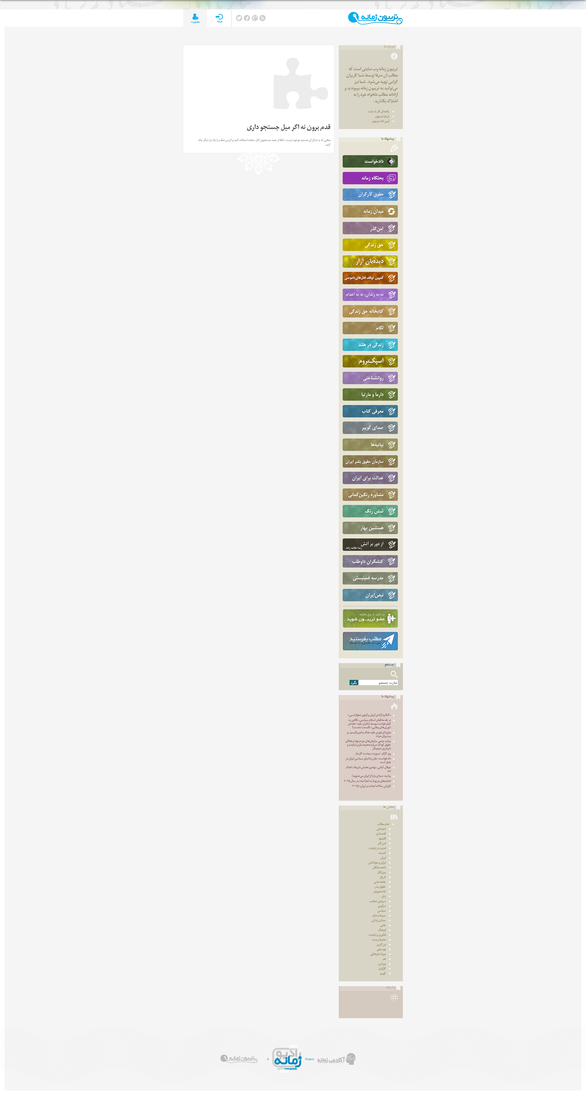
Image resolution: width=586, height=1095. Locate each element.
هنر (384, 959)
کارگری (382, 969)
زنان (383, 896)
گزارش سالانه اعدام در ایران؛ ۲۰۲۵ (371, 786)
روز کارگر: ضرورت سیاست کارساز (373, 754)
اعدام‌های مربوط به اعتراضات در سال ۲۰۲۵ (367, 781)
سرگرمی (382, 906)
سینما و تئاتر (379, 916)
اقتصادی (381, 834)
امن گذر (382, 843)
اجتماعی (381, 829)
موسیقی (381, 949)
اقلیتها (382, 839)
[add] (195, 18)
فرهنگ (382, 930)
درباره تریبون (382, 116)
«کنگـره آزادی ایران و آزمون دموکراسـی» (369, 715)
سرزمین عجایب (377, 901)
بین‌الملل (381, 872)
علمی (383, 925)
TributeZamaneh (375, 18)
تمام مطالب (383, 824)
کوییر (383, 973)
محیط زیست (379, 940)
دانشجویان (380, 892)
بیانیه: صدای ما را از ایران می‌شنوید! (371, 776)
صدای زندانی (379, 920)
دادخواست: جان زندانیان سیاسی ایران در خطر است (368, 761)
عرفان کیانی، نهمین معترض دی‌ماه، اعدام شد (368, 769)
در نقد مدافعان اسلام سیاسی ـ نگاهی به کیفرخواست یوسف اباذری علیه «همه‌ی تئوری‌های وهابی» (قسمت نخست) (369, 724)
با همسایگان (379, 868)
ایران (383, 858)
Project (309, 1059)
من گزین (381, 945)
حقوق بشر (380, 887)
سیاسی (381, 911)
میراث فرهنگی (378, 954)
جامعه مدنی (380, 882)
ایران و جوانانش (377, 863)
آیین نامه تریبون (380, 121)
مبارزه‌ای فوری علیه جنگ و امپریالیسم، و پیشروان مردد (369, 735)
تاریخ (383, 877)
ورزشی (382, 964)
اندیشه (382, 853)
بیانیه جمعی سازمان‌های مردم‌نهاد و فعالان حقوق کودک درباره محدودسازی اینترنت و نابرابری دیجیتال (368, 745)
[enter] (219, 18)
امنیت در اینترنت (377, 848)
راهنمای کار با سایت (378, 112)
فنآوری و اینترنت (377, 935)
